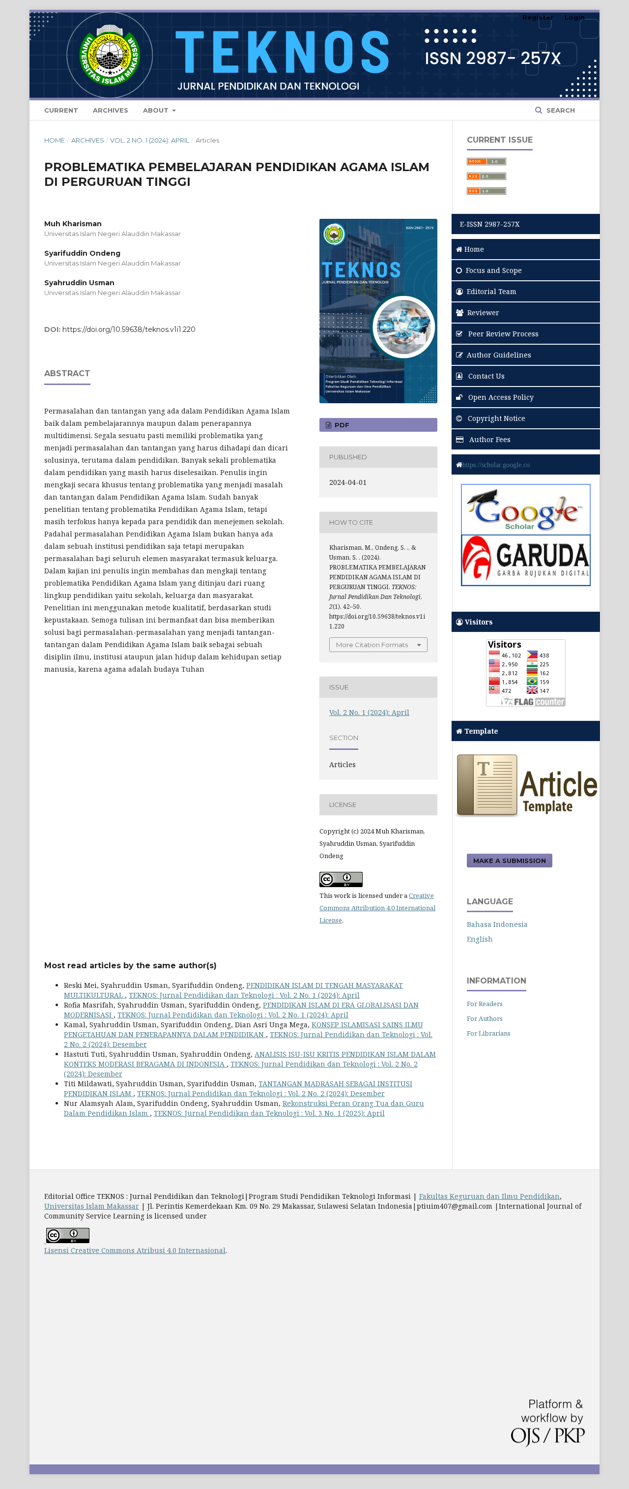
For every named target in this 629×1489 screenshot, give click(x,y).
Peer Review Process (502, 333)
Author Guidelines (499, 354)
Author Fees (489, 439)
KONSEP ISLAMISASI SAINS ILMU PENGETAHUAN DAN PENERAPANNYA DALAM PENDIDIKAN (243, 1029)
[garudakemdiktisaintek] (526, 583)
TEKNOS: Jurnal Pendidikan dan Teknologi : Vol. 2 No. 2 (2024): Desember (261, 1093)
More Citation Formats (372, 645)
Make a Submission (509, 860)
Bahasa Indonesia (497, 924)
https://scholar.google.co (496, 464)
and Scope (494, 270)
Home (54, 140)
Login (575, 17)
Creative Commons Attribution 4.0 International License (377, 907)
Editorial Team (491, 291)
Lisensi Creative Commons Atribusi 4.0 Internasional (135, 1250)
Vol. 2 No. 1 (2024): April (149, 140)
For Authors (485, 1018)
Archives (110, 110)
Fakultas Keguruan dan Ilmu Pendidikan (489, 1196)
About (157, 110)
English (480, 939)
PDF (341, 425)
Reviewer (483, 312)
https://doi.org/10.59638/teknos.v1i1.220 (129, 329)
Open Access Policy (500, 397)
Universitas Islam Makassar (91, 1206)
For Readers (485, 1003)
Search (559, 110)
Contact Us (485, 376)
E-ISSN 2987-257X (487, 224)
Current (61, 110)
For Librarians (489, 1033)
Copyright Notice (495, 418)
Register (537, 17)
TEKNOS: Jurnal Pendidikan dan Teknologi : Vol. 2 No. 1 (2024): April (244, 995)
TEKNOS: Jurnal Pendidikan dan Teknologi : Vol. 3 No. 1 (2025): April (269, 1113)
